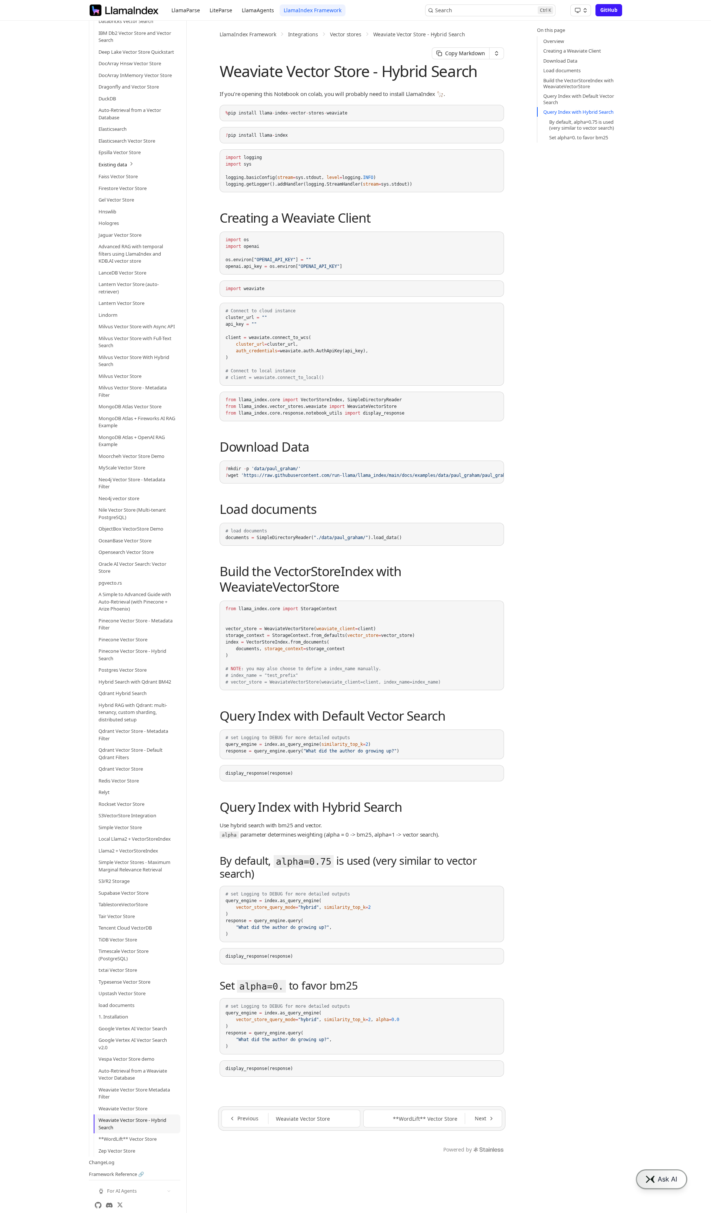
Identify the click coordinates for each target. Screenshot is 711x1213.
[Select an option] (580, 10)
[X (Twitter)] (120, 1205)
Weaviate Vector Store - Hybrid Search (419, 34)
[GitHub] (98, 1205)
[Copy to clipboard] (495, 113)
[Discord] (109, 1205)
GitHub (608, 10)
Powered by (457, 1149)
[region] (362, 472)
